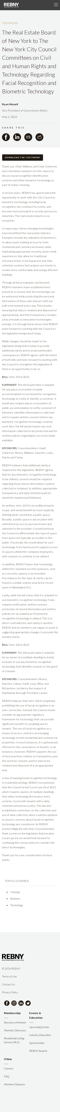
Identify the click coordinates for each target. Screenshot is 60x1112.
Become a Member (15, 1022)
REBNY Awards (38, 1050)
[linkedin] (17, 137)
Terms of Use (9, 976)
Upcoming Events (39, 1027)
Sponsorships (36, 1042)
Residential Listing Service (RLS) (14, 1040)
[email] (28, 137)
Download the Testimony (22, 157)
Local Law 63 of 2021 (43, 787)
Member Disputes (14, 1084)
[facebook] (6, 137)
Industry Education (40, 1034)
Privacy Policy (10, 992)
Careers (8, 1068)
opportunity (9, 197)
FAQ (6, 1076)
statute (27, 582)
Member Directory (15, 1030)
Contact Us (8, 984)
